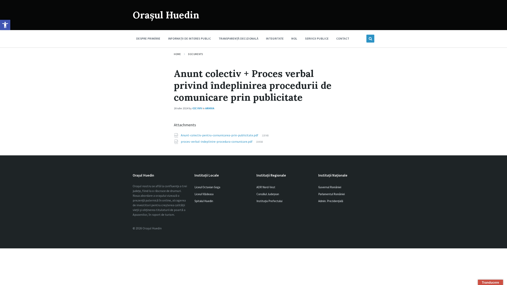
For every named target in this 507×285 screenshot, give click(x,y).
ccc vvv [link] (197, 108)
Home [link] (177, 54)
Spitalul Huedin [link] (203, 201)
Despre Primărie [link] (148, 38)
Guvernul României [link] (329, 187)
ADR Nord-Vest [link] (265, 187)
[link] (5, 25)
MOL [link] (294, 38)
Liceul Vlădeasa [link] (203, 194)
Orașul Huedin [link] (166, 15)
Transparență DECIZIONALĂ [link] (238, 38)
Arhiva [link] (209, 108)
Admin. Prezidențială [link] (330, 201)
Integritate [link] (275, 38)
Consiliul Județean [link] (267, 194)
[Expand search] (370, 39)
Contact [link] (342, 38)
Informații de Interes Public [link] (189, 38)
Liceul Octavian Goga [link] (207, 187)
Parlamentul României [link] (331, 194)
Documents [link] (195, 54)
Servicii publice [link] (317, 38)
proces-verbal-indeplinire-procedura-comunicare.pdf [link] (217, 141)
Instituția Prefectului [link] (269, 201)
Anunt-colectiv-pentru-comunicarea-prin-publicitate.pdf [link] (220, 135)
